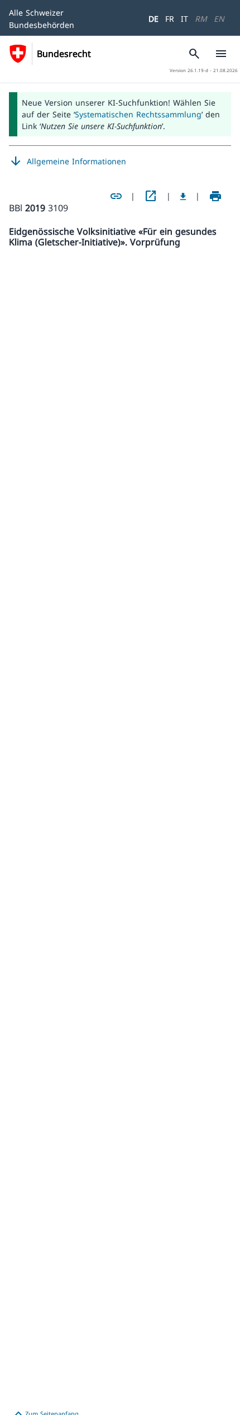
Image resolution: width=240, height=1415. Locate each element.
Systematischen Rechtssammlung (138, 114)
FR (169, 18)
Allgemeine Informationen (67, 161)
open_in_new (150, 196)
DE (153, 18)
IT (184, 18)
